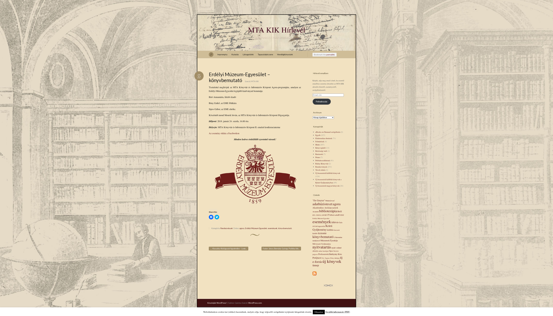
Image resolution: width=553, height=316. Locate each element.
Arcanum (316, 211)
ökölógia (337, 258)
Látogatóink (248, 54)
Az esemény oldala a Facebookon (224, 133)
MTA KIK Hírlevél (276, 30)
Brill (339, 211)
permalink (330, 54)
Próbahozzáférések (322, 160)
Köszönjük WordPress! (217, 303)
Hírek (317, 144)
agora (241, 228)
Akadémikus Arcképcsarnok (325, 207)
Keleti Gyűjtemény (322, 227)
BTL (314, 215)
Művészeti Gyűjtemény (322, 244)
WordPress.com (255, 303)
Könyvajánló (320, 147)
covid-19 (325, 214)
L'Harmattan (338, 237)
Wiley (332, 258)
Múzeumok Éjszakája (329, 240)
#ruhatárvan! (330, 200)
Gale (340, 222)
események (272, 228)
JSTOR (315, 226)
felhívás (335, 222)
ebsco (332, 214)
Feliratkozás (321, 101)
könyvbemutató (285, 228)
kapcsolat (321, 226)
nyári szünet (336, 247)
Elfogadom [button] (319, 312)
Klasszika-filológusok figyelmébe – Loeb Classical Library (229, 248)
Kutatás (235, 54)
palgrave (315, 254)
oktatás (315, 251)
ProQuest (317, 257)
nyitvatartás (322, 247)
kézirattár (322, 233)
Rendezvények (226, 228)
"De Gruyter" (319, 200)
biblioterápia (328, 210)
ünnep (316, 265)
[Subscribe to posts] (315, 275)
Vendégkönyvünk (285, 54)
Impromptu (222, 54)
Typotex (327, 258)
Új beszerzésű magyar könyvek (327, 185)
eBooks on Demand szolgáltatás (327, 132)
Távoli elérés (320, 170)
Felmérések (319, 141)
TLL (322, 258)
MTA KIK (255, 81)
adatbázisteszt (322, 203)
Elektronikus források (323, 138)
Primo (317, 157)
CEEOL (318, 215)
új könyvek (332, 261)
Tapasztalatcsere (265, 54)
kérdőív (315, 233)
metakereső (316, 241)
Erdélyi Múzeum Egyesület (256, 228)
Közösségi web (321, 151)
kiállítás (330, 229)
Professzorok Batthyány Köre (330, 254)
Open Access (334, 251)
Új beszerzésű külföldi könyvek (327, 173)
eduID (337, 215)
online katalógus (323, 251)
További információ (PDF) (337, 311)
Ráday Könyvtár (321, 163)
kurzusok (337, 230)
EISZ (342, 215)
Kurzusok (319, 154)
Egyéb (317, 135)
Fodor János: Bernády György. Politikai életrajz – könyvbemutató (282, 248)
